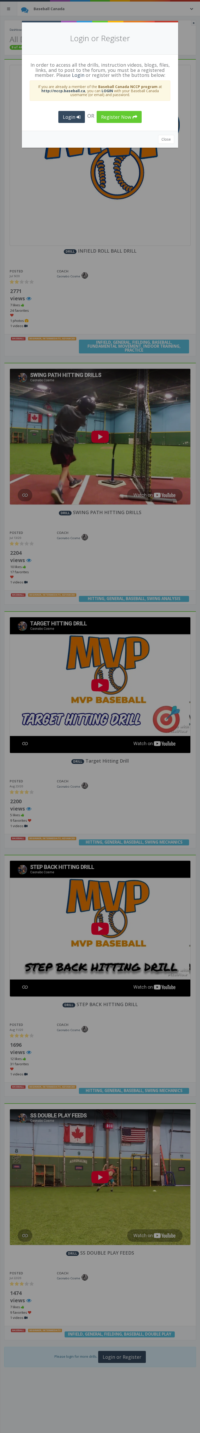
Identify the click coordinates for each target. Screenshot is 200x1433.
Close (166, 139)
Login (78, 75)
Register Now (117, 117)
